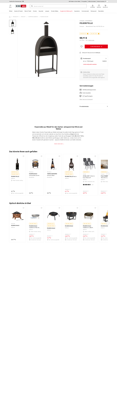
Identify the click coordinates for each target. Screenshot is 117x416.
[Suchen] (32, 6)
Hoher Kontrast (101, 1)
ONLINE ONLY (94, 33)
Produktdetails (84, 106)
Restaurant (93, 11)
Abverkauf (83, 33)
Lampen (47, 11)
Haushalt (41, 11)
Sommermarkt (85, 11)
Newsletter (101, 11)
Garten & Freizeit (18, 11)
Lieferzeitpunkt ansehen (90, 64)
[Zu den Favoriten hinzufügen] (81, 46)
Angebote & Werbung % (66, 11)
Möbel (10, 11)
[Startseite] (9, 16)
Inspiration (77, 11)
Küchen (35, 11)
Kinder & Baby (54, 11)
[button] (12, 23)
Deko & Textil (28, 11)
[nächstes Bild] (107, 173)
